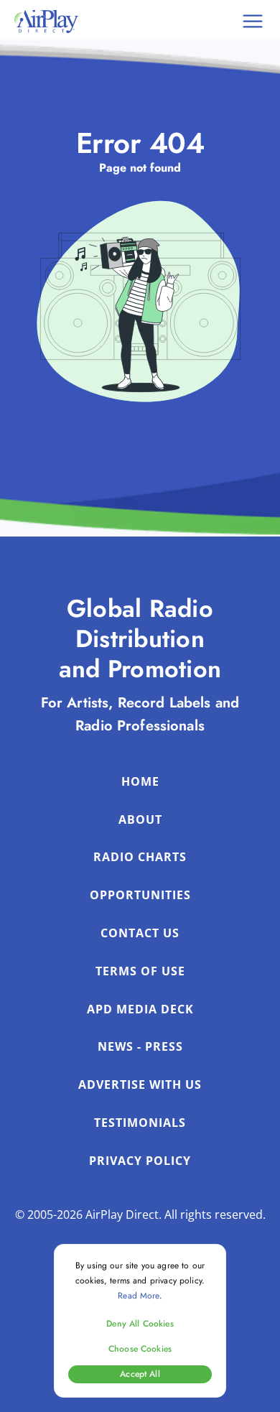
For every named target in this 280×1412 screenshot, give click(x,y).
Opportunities (140, 895)
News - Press (140, 1046)
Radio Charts (140, 857)
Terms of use (140, 971)
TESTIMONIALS (140, 1122)
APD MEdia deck (140, 1009)
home (140, 781)
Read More (138, 1295)
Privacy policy (140, 1161)
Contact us (140, 933)
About (140, 819)
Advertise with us (140, 1084)
